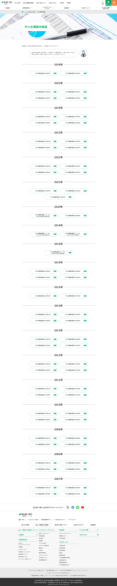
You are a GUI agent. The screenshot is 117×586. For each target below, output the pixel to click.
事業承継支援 (42, 536)
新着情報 (69, 3)
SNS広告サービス (43, 557)
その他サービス (85, 8)
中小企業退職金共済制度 (64, 557)
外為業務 (20, 547)
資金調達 (66, 8)
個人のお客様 (17, 3)
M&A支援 (41, 538)
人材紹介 (41, 550)
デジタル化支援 (42, 543)
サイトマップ (72, 519)
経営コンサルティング (44, 533)
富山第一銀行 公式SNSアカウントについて (48, 507)
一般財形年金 (62, 545)
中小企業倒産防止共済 (64, 565)
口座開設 (7, 8)
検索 (103, 4)
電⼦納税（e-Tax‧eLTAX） (25, 551)
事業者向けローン (63, 536)
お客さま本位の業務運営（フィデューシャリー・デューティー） (75, 570)
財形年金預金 (62, 548)
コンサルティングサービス (47, 7)
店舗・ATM (108, 4)
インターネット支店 (33, 519)
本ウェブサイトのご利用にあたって (37, 570)
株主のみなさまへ (53, 3)
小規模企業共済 (62, 560)
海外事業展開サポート (44, 560)
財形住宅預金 (62, 550)
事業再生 (41, 540)
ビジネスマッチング (43, 555)
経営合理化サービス (23, 554)
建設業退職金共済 (63, 562)
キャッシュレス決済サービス (25, 559)
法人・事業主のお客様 (28, 3)
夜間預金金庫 (62, 555)
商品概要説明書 (35, 575)
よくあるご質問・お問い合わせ (105, 7)
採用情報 (62, 3)
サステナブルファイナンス (65, 533)
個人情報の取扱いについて (53, 570)
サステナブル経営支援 (44, 545)
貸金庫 (60, 552)
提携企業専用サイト (47, 519)
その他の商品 (62, 538)
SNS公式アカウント (60, 519)
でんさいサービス (22, 549)
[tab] (25, 525)
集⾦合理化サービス (23, 556)
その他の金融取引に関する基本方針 (77, 575)
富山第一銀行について (41, 3)
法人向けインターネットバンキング (24, 544)
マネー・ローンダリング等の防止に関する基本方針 (56, 575)
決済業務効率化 (26, 8)
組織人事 (41, 548)
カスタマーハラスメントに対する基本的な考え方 (58, 573)
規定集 (41, 575)
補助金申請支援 (42, 552)
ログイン (114, 4)
